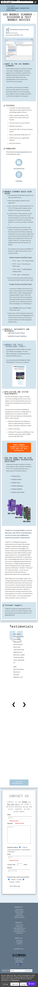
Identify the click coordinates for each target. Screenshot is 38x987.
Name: (9, 814)
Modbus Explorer (19, 912)
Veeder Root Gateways (19, 917)
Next (24, 704)
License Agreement (21, 152)
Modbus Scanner (16, 479)
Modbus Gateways (17, 486)
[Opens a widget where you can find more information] (31, 984)
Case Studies (19, 942)
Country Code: (11, 864)
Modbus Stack (15, 476)
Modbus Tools (15, 482)
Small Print (19, 943)
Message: (10, 823)
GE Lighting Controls (19, 929)
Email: (9, 854)
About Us (18, 938)
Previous (13, 704)
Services (18, 922)
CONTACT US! (18, 35)
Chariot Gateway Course (19, 931)
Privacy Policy (15, 980)
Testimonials (19, 940)
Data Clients (19, 914)
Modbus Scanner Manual (17, 333)
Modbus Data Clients (17, 492)
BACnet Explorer (19, 909)
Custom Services (19, 925)
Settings (5, 984)
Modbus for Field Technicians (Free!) (15, 345)
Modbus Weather (16, 489)
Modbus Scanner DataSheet (18, 336)
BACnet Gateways (19, 911)
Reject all (15, 984)
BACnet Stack (19, 926)
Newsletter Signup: (12, 847)
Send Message (15, 886)
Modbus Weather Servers (19, 928)
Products (18, 907)
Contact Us (18, 949)
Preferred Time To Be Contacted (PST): (18, 877)
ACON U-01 (19, 436)
